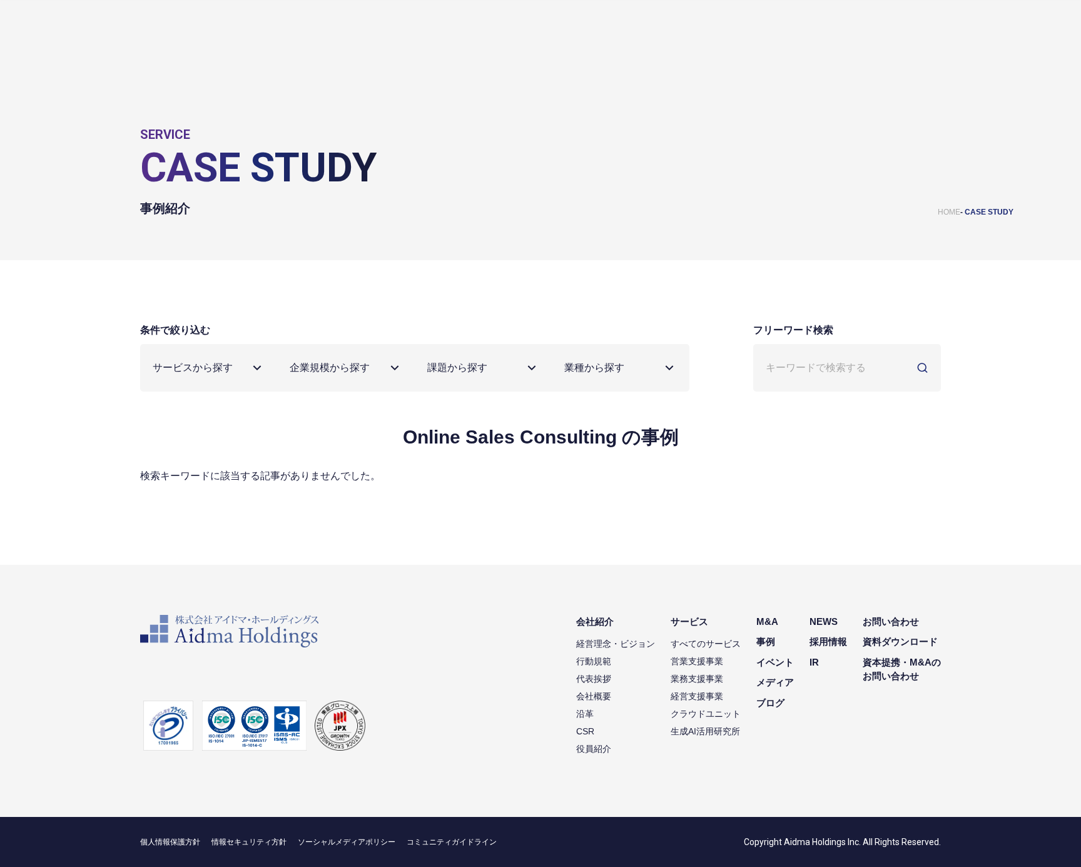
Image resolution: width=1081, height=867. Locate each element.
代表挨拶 (593, 679)
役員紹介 (593, 749)
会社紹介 (595, 621)
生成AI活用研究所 (705, 731)
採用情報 (828, 641)
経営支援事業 (697, 696)
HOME (949, 212)
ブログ (770, 702)
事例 (765, 641)
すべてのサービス (706, 644)
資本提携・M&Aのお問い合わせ (902, 669)
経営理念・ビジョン (615, 644)
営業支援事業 (697, 661)
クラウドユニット (706, 714)
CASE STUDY (989, 212)
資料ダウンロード (900, 641)
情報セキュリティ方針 (249, 842)
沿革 (585, 714)
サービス (689, 621)
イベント (775, 662)
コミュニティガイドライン (452, 842)
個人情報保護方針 (170, 842)
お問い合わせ (891, 621)
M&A (767, 621)
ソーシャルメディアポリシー (346, 842)
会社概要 (593, 696)
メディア (775, 682)
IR (814, 662)
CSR (585, 731)
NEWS (823, 621)
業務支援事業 (697, 679)
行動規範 (593, 661)
